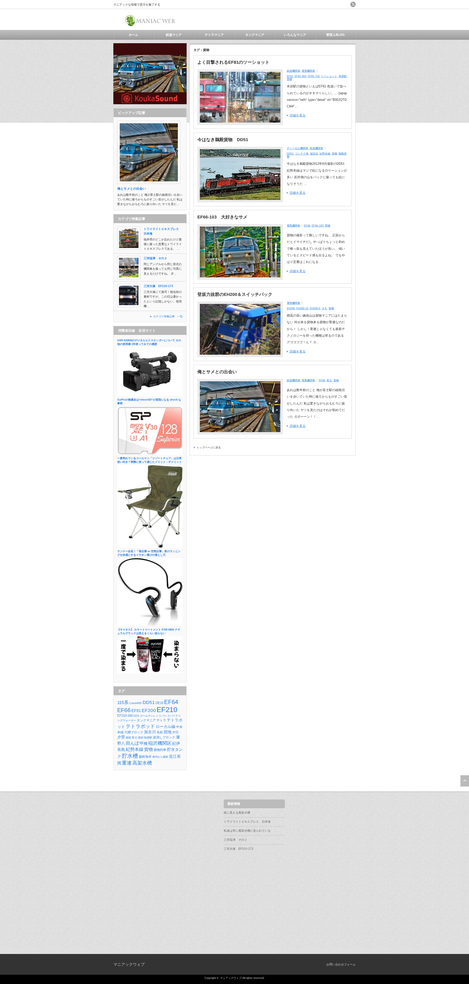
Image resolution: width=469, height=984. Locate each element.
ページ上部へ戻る (464, 781)
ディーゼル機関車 (297, 148)
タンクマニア (254, 35)
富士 (329, 380)
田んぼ (132, 743)
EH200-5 (315, 308)
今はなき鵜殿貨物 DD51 (222, 139)
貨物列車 (160, 750)
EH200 (291, 308)
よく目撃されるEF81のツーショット (233, 62)
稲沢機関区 (159, 743)
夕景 (121, 737)
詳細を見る (298, 115)
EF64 (171, 702)
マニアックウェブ (129, 964)
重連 (127, 763)
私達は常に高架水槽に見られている (247, 830)
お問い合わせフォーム (341, 964)
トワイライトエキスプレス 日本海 (247, 821)
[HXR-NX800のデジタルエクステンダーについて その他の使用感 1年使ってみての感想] (150, 395)
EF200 (149, 710)
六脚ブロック (133, 732)
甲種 (144, 743)
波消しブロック (164, 737)
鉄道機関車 (293, 70)
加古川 (150, 732)
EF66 (307, 225)
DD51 (290, 153)
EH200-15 (302, 308)
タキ (324, 308)
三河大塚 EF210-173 (158, 286)
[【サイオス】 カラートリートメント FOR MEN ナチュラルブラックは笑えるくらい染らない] (150, 672)
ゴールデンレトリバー (153, 715)
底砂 (140, 737)
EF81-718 (314, 76)
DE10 (159, 703)
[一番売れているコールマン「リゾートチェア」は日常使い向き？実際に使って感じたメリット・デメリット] (150, 546)
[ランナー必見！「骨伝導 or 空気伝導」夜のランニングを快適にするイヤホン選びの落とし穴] (150, 625)
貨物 (289, 79)
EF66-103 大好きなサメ (222, 217)
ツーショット (329, 76)
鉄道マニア (174, 35)
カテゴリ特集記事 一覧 (168, 316)
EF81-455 (300, 76)
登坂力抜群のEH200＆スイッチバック (234, 294)
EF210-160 (125, 715)
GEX (136, 715)
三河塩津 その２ (155, 258)
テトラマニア (214, 35)
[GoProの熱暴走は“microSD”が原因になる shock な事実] (150, 453)
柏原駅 (148, 737)
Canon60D (135, 703)
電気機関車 (308, 70)
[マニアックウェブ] (150, 24)
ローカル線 (165, 727)
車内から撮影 (160, 756)
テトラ (161, 720)
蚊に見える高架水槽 (237, 812)
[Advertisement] (298, 19)
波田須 (314, 153)
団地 (167, 732)
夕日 (175, 732)
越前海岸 (145, 756)
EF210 (167, 709)
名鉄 (160, 732)
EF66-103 (317, 225)
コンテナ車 (302, 153)
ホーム (133, 35)
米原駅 (343, 76)
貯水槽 (130, 756)
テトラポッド (140, 726)
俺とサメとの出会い (217, 371)
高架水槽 (142, 763)
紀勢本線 (325, 153)
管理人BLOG (335, 35)
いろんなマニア (295, 35)
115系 (122, 702)
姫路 (128, 737)
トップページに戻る (209, 447)
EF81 (290, 76)
